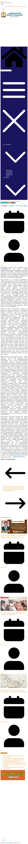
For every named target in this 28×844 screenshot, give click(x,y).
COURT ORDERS (9, 207)
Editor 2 (2, 596)
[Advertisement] (14, 32)
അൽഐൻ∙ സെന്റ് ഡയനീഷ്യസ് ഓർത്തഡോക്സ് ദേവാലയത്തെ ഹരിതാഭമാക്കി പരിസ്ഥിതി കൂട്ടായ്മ (14, 487)
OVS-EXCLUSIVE (9, 174)
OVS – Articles (6, 177)
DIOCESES (8, 236)
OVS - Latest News (4, 202)
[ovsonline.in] (14, 67)
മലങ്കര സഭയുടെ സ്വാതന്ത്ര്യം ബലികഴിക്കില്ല (13, 760)
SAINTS (9, 202)
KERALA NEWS (9, 170)
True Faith (13, 202)
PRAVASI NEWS (9, 173)
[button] (15, 169)
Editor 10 (2, 265)
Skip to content (4, 1)
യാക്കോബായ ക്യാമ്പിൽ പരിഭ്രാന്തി (10, 761)
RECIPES (7, 176)
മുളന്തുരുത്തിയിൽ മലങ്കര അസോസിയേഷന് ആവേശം (14, 6)
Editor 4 (2, 673)
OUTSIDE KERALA (9, 171)
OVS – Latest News (7, 144)
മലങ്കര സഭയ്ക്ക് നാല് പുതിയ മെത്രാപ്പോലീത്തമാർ (13, 758)
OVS (1, 750)
